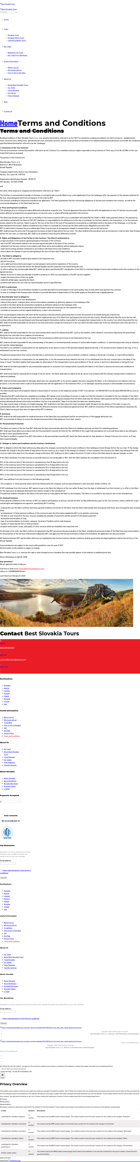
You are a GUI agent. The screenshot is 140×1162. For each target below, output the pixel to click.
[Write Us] (0, 652)
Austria (6, 688)
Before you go (13, 67)
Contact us (8, 111)
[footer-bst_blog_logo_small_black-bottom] (41, 1027)
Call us (2, 643)
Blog (5, 102)
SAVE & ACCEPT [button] (5, 1158)
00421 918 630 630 (7, 648)
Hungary (7, 693)
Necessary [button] (3, 1099)
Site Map (7, 731)
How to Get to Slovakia (16, 73)
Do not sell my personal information (14, 1069)
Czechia (7, 691)
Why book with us (15, 70)
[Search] (17, 12)
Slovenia (7, 699)
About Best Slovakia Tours (18, 85)
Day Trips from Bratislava (17, 55)
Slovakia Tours (13, 35)
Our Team (11, 88)
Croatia (6, 701)
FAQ (5, 728)
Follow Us (4, 667)
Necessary (5, 1101)
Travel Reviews (13, 90)
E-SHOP (7, 789)
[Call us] (1, 640)
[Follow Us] (0, 664)
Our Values (12, 93)
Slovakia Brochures (11, 784)
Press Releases (13, 96)
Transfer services (10, 765)
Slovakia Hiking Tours (16, 38)
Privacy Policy (9, 733)
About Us (7, 79)
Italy (5, 704)
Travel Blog (8, 723)
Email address (5, 860)
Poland (6, 696)
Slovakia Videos (10, 786)
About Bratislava (10, 781)
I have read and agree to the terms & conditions (20, 1018)
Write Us (3, 655)
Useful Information (11, 61)
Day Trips (7, 47)
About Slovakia (9, 778)
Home (6, 19)
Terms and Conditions (12, 736)
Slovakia (7, 685)
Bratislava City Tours (15, 53)
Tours (6, 29)
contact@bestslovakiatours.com (31, 569)
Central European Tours (17, 40)
